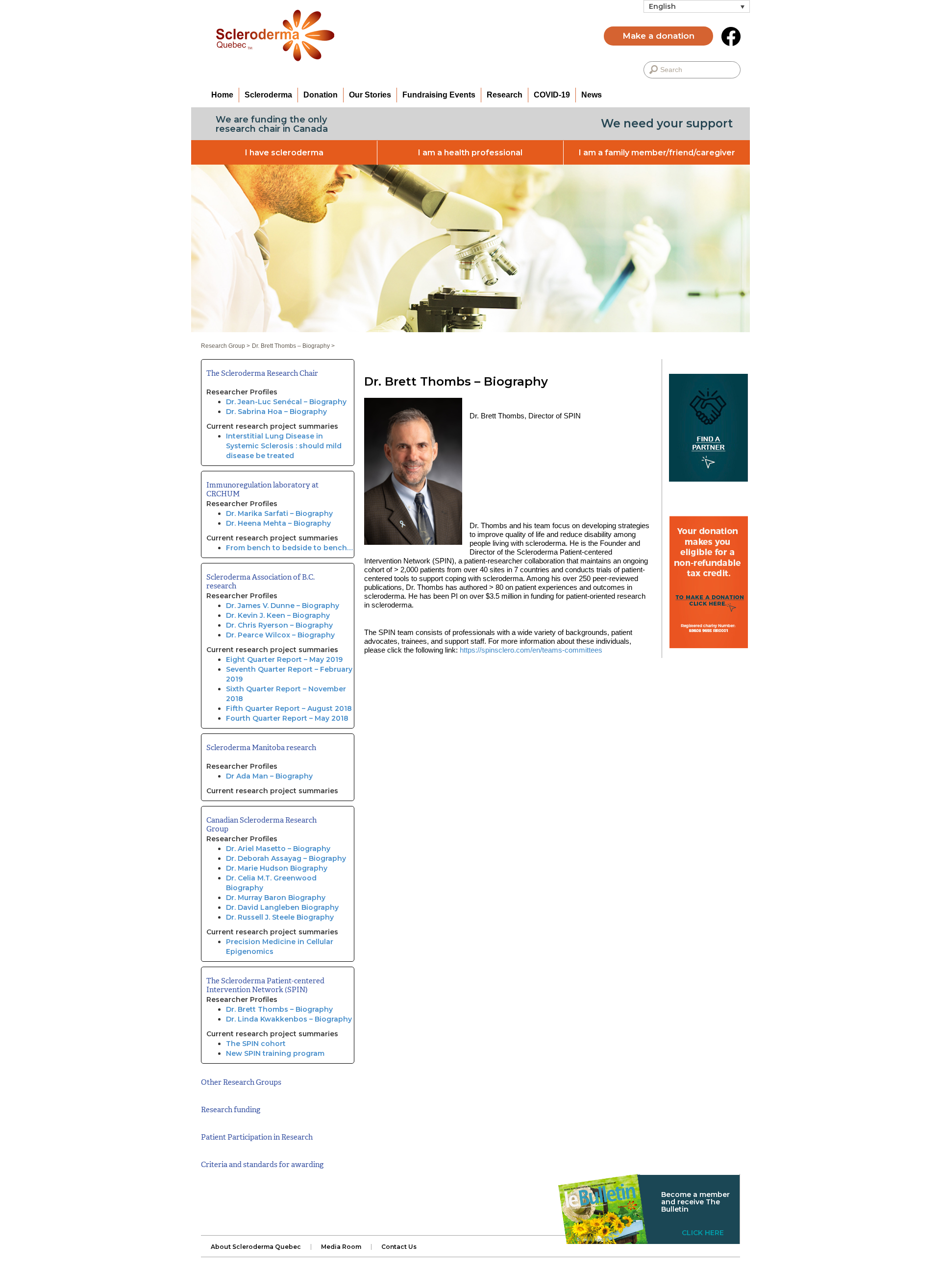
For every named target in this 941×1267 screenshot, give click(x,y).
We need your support (667, 123)
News (591, 95)
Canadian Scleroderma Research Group (261, 824)
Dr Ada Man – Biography (269, 776)
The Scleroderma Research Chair (262, 373)
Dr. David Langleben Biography (282, 907)
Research (504, 95)
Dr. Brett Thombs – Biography (279, 1009)
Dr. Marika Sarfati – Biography (279, 513)
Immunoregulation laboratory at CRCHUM (262, 489)
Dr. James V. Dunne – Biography (282, 605)
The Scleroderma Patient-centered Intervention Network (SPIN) (265, 985)
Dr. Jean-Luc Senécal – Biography (286, 401)
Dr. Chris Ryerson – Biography (279, 625)
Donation (320, 95)
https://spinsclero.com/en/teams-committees (531, 650)
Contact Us (399, 1247)
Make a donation (658, 36)
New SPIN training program (275, 1053)
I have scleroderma (284, 152)
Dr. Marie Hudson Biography (276, 868)
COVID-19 (552, 95)
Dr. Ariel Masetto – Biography (278, 848)
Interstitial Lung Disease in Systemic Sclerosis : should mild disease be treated (284, 446)
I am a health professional (470, 152)
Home (222, 95)
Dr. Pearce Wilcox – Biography (280, 635)
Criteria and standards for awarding (262, 1165)
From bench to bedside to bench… (289, 547)
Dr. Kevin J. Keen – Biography (278, 615)
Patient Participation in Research (257, 1137)
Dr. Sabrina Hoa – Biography (276, 411)
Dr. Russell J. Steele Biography (280, 917)
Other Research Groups (241, 1082)
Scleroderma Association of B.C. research (260, 581)
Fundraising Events (438, 95)
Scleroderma (268, 95)
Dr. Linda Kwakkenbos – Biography (289, 1019)
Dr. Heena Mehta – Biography (278, 523)
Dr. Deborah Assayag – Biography (286, 858)
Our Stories (370, 95)
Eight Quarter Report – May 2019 (284, 659)
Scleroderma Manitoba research (261, 748)
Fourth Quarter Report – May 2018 (287, 718)
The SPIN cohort (256, 1043)
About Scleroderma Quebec (256, 1247)
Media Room (341, 1247)
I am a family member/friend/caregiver (657, 152)
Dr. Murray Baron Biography (275, 897)
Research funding (230, 1110)
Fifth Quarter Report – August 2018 (289, 708)
